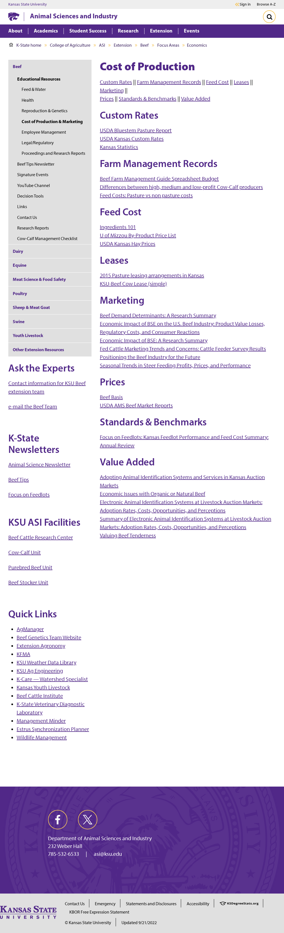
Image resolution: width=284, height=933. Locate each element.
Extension (123, 45)
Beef (144, 45)
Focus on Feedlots (29, 494)
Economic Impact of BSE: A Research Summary (153, 340)
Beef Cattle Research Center (40, 537)
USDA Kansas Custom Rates (132, 138)
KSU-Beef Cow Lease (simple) (133, 283)
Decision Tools (30, 196)
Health (28, 100)
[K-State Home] (13, 16)
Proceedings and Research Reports (53, 153)
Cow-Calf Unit (24, 552)
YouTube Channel (33, 185)
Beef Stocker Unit (28, 582)
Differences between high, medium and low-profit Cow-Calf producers (181, 187)
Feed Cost (217, 82)
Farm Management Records (169, 82)
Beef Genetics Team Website (49, 637)
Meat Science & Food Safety (39, 279)
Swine (18, 321)
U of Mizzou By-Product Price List (138, 235)
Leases (241, 82)
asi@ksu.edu (108, 853)
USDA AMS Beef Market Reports (136, 405)
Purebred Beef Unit (30, 567)
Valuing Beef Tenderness (128, 535)
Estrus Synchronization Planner (53, 729)
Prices (107, 98)
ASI (102, 45)
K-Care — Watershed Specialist (52, 679)
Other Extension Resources (38, 349)
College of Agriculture (70, 45)
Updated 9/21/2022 (139, 922)
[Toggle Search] (269, 16)
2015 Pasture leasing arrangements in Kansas (152, 275)
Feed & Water (34, 89)
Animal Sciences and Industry (74, 16)
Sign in (245, 4)
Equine (19, 265)
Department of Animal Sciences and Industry (100, 838)
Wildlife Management (42, 737)
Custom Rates (116, 82)
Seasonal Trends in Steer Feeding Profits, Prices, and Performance (175, 365)
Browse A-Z (266, 4)
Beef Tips (18, 479)
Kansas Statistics (119, 147)
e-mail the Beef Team (32, 406)
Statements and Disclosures (151, 903)
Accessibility (198, 903)
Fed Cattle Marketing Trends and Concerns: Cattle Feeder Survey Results (183, 348)
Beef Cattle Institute (40, 695)
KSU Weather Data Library (46, 662)
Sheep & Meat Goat (31, 307)
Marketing (112, 90)
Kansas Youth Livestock (43, 687)
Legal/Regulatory (38, 142)
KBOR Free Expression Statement (99, 912)
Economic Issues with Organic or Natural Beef (152, 493)
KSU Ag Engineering (40, 670)
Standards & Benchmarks (147, 98)
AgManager (30, 629)
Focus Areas (168, 45)
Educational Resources (38, 79)
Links (22, 206)
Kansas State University (27, 4)
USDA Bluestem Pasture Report (136, 130)
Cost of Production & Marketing (52, 121)
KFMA (23, 654)
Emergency (105, 903)
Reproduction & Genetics (44, 110)
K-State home (28, 45)
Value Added (195, 98)
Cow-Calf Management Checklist (47, 238)
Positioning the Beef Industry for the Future (150, 357)
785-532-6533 (63, 853)
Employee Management (44, 132)
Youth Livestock (28, 335)
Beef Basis (111, 397)
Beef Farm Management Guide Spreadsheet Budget (159, 178)
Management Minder (41, 720)
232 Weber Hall (65, 846)
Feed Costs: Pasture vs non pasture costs (146, 195)
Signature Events (32, 174)
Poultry (20, 293)
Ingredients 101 (118, 227)
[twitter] (87, 819)
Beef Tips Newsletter (35, 164)
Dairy (18, 251)
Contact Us (27, 217)
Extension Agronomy (41, 645)
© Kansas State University (88, 922)
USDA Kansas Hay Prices (127, 243)
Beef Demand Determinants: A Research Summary (158, 315)
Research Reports (33, 228)
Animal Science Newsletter (39, 464)
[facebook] (57, 819)
